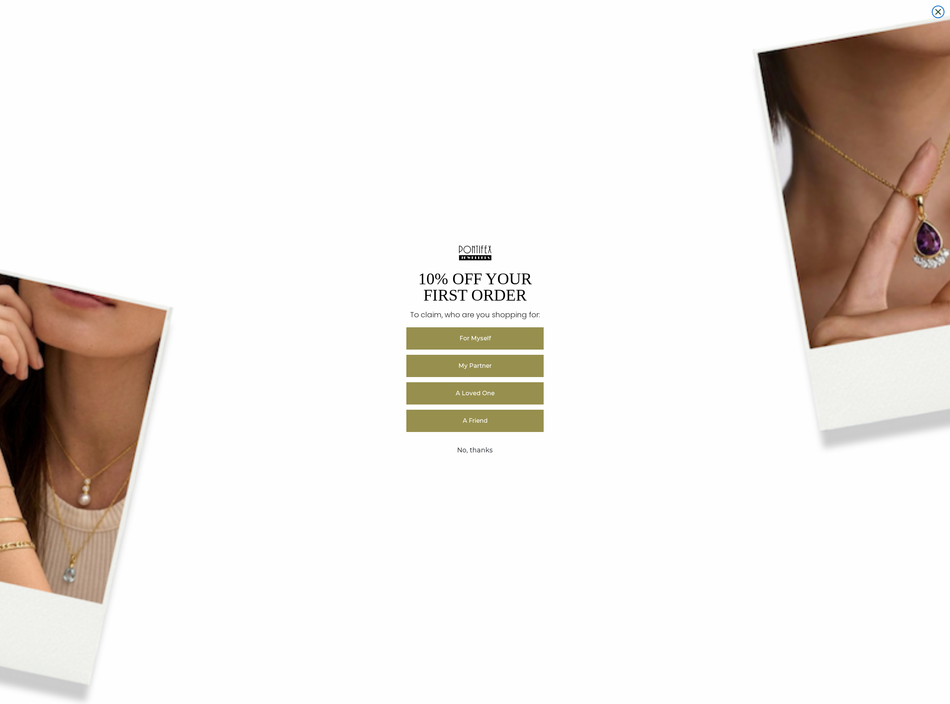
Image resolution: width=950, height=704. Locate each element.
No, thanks (475, 450)
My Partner (475, 365)
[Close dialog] (938, 12)
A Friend (475, 420)
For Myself (475, 338)
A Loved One (475, 393)
